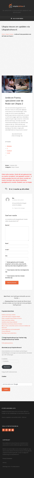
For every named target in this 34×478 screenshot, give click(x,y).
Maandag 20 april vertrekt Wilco (9, 333)
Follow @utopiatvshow (7, 343)
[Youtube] (12, 430)
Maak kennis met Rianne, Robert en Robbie (12, 324)
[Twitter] (9, 430)
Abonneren (7, 367)
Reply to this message (19, 208)
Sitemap (4, 462)
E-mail (7, 249)
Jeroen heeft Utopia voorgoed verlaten (11, 316)
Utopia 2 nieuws (9, 34)
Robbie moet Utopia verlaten (8, 314)
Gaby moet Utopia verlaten (8, 320)
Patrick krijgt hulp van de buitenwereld (11, 329)
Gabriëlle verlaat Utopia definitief (9, 322)
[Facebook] (3, 430)
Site (6, 256)
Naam (7, 243)
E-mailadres (4, 359)
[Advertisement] (17, 56)
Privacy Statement (6, 331)
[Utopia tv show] (17, 8)
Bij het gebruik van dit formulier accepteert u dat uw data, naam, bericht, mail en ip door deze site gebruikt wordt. (16, 264)
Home (3, 34)
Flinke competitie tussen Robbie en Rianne (12, 318)
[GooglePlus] (6, 430)
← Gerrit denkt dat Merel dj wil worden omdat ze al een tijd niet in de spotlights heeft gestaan (17, 303)
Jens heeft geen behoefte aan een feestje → (17, 297)
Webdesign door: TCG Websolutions (11, 466)
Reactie (7, 225)
